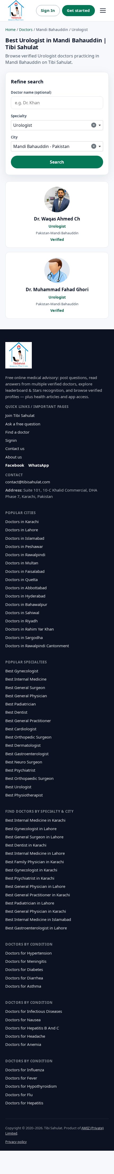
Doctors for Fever (21, 1078)
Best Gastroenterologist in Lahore (36, 927)
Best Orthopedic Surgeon (28, 737)
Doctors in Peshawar (24, 546)
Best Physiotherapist (24, 795)
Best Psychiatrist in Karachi (29, 878)
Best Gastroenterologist (27, 753)
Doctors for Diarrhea (24, 977)
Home (10, 29)
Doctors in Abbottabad (26, 587)
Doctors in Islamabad (24, 538)
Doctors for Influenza (24, 1069)
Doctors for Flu (19, 1094)
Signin (11, 440)
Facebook (14, 465)
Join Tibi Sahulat (19, 415)
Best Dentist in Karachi (25, 845)
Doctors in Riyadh (21, 620)
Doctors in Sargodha (24, 637)
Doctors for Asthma (23, 986)
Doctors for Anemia (23, 1044)
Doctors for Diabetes (24, 969)
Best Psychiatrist (20, 770)
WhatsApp (38, 465)
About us (13, 457)
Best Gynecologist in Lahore (30, 828)
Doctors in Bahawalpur (26, 604)
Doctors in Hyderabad (25, 596)
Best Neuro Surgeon (23, 761)
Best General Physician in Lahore (35, 886)
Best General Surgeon (25, 687)
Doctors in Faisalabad (25, 571)
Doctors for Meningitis (25, 961)
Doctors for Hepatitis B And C (32, 1028)
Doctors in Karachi (22, 521)
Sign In (48, 10)
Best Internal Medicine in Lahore (35, 853)
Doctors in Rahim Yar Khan (29, 629)
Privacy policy (16, 1141)
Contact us (14, 448)
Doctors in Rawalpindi (25, 554)
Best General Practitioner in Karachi (37, 894)
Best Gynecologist (21, 670)
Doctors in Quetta (21, 579)
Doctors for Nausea (23, 1019)
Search (57, 162)
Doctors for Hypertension (28, 953)
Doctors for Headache (25, 1036)
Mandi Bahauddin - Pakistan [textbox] (54, 146)
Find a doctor (17, 432)
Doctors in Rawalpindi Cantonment (37, 645)
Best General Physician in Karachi (35, 911)
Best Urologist (18, 786)
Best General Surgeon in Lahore (34, 836)
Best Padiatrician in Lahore (29, 903)
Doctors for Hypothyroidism (31, 1086)
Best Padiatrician (20, 704)
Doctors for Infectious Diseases (33, 1011)
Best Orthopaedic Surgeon (29, 778)
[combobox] (57, 125)
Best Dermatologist (23, 745)
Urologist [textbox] (54, 125)
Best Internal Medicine (25, 679)
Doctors (26, 29)
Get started (78, 10)
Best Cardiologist (20, 728)
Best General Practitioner (28, 720)
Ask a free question (22, 423)
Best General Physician (26, 695)
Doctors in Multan (21, 562)
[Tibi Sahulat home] (16, 10)
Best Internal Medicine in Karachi (35, 820)
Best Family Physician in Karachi (34, 861)
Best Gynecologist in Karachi (31, 869)
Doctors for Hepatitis (24, 1102)
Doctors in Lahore (21, 529)
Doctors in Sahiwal (22, 612)
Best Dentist (16, 712)
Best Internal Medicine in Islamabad (38, 919)
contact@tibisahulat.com (27, 481)
